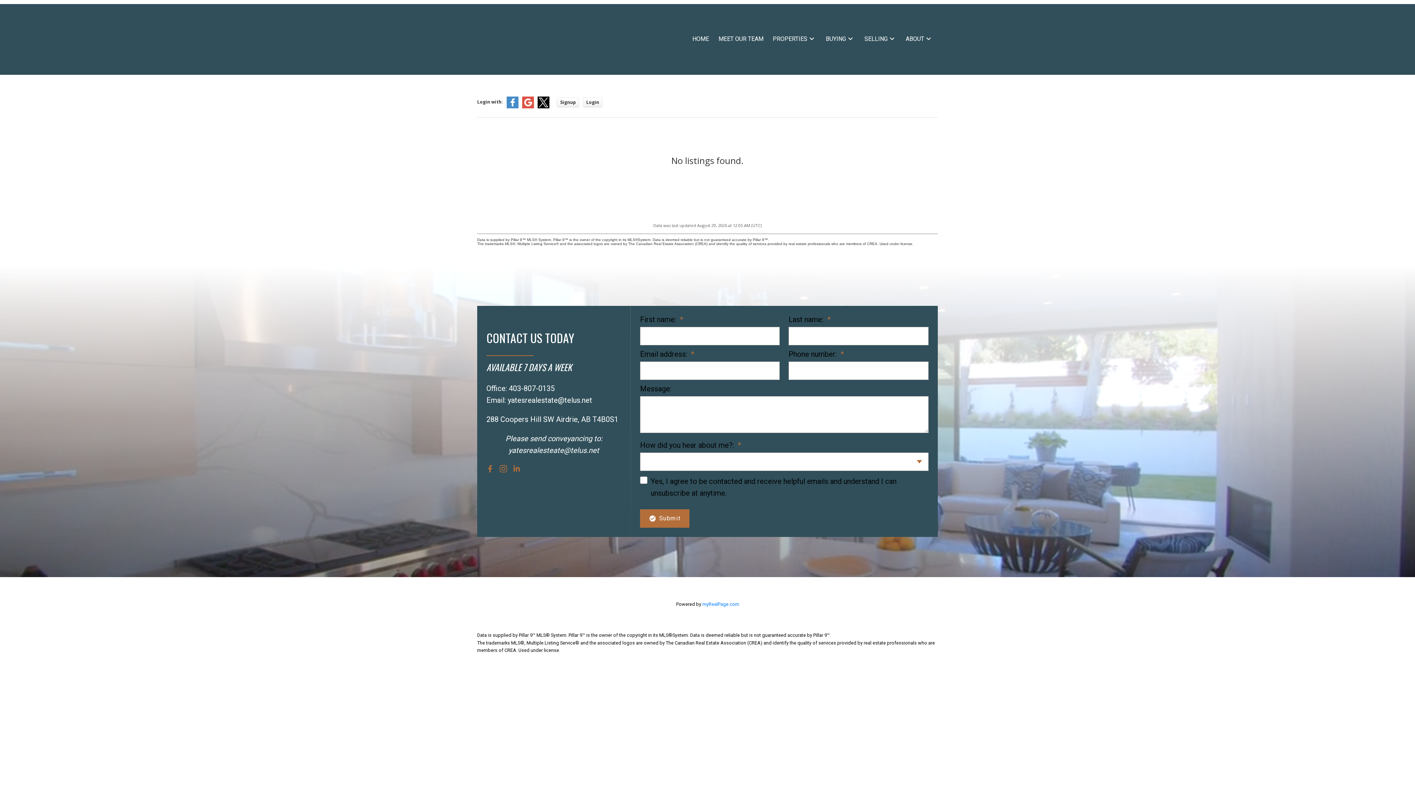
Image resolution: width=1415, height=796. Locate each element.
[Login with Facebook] (512, 107)
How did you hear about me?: (688, 445)
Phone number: (814, 354)
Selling (876, 38)
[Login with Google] (528, 107)
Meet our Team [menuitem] (741, 38)
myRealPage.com (720, 604)
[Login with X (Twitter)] (543, 107)
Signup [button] (568, 102)
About (915, 38)
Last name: (807, 319)
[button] (490, 468)
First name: (659, 319)
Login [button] (592, 102)
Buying (836, 38)
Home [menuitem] (700, 38)
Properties (790, 38)
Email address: (664, 354)
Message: (655, 388)
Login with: (490, 102)
